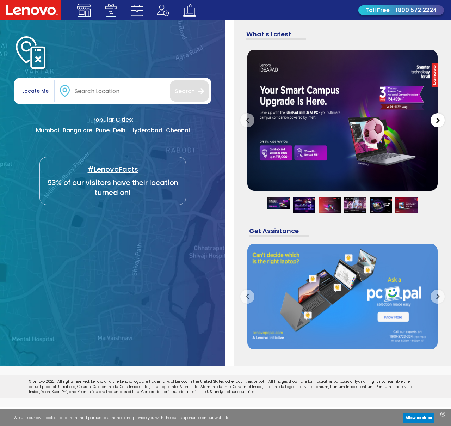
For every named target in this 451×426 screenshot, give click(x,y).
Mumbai (47, 130)
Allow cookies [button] (419, 417)
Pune (103, 130)
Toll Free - (401, 10)
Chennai (178, 130)
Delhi (120, 130)
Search (185, 91)
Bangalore (77, 130)
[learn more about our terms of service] (145, 419)
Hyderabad (146, 130)
